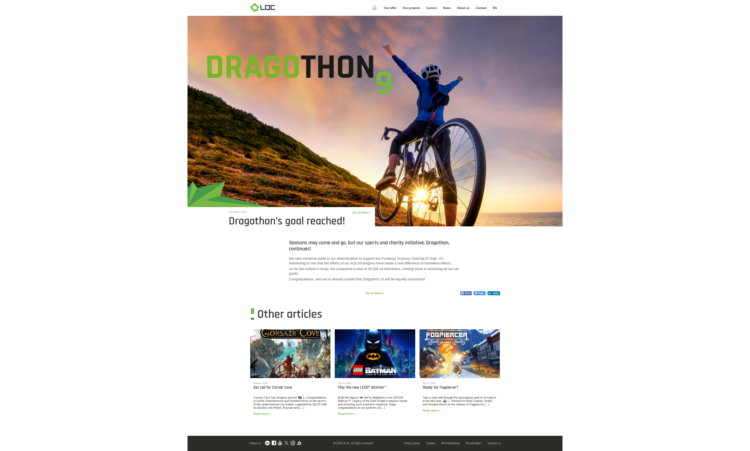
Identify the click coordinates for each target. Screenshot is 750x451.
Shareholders (473, 443)
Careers (431, 8)
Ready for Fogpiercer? (440, 387)
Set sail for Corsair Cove (272, 387)
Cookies (430, 443)
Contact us (494, 443)
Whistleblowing (450, 443)
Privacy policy (412, 443)
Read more (261, 413)
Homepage (374, 8)
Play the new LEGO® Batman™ (362, 387)
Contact (481, 8)
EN (495, 8)
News (447, 8)
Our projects (411, 8)
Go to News (360, 212)
